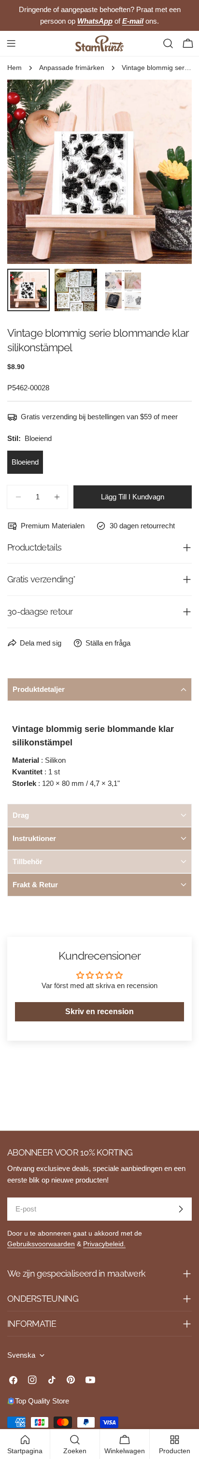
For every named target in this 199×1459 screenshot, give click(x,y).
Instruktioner (34, 838)
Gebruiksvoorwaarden (41, 1244)
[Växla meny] (11, 43)
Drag (21, 815)
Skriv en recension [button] (99, 1011)
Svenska (21, 1355)
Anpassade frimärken (71, 67)
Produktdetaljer (39, 689)
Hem (14, 67)
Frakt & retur (35, 885)
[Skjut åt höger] (168, 171)
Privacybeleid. (104, 1244)
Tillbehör (28, 861)
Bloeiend (25, 462)
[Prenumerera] (181, 1209)
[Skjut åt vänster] (30, 171)
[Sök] (168, 43)
